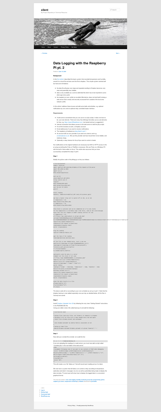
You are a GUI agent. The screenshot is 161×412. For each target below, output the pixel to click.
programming (96, 379)
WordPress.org (45, 396)
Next (118, 53)
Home (43, 47)
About (49, 47)
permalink (94, 381)
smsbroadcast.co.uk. (63, 136)
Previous (44, 53)
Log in (43, 390)
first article (60, 79)
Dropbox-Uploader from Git (65, 303)
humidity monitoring (81, 379)
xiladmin (81, 381)
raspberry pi (56, 381)
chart (67, 379)
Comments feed (45, 394)
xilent (44, 10)
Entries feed (44, 392)
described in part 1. (81, 131)
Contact (56, 47)
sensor (62, 381)
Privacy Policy (65, 47)
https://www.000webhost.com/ (73, 122)
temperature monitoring (71, 381)
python (102, 379)
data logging (72, 379)
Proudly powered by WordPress (85, 405)
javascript (90, 379)
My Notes (74, 47)
